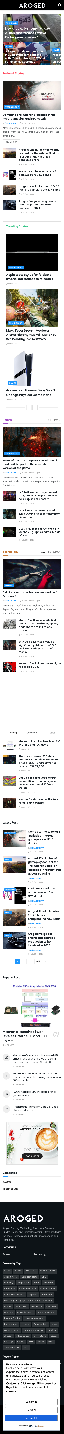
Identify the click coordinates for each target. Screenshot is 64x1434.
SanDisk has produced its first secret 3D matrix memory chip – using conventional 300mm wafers (39, 783)
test (31, 1341)
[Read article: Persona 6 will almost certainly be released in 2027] (9, 667)
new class (51, 1306)
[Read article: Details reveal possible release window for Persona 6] (32, 574)
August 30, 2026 (27, 164)
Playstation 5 (11, 1324)
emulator (48, 1282)
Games (9, 47)
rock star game (12, 1330)
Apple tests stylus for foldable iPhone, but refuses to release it (29, 276)
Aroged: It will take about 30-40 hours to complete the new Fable (39, 188)
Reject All (31, 1410)
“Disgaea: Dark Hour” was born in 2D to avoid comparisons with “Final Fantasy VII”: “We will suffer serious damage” (25, 57)
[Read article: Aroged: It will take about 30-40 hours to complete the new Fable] (9, 190)
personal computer (34, 1318)
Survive (21, 1341)
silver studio (40, 1336)
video (51, 1341)
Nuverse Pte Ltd (12, 1318)
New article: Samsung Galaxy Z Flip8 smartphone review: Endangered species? (27, 32)
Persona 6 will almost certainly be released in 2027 (40, 665)
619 (38, 961)
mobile (7, 1306)
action (7, 1270)
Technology (11, 23)
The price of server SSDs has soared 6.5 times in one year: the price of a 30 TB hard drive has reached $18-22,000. (39, 761)
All (49, 420)
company (8, 1282)
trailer (41, 1341)
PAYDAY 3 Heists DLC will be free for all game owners (38, 801)
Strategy (8, 1341)
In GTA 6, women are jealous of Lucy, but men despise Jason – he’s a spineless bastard (38, 495)
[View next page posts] (35, 407)
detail (37, 1282)
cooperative (23, 1282)
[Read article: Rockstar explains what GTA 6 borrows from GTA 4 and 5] (9, 175)
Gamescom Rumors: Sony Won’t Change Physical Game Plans (30, 392)
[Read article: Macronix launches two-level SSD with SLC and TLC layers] (32, 1006)
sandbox (52, 1330)
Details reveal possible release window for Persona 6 (31, 594)
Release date (40, 1324)
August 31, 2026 (28, 123)
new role (8, 1312)
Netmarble (36, 1306)
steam (54, 1336)
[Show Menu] (4, 5)
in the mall (47, 1294)
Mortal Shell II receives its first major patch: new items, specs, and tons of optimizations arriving (38, 625)
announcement (47, 1270)
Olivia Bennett (11, 123)
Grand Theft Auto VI (14, 1294)
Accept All (31, 1418)
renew (55, 1324)
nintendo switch (25, 1312)
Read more (13, 142)
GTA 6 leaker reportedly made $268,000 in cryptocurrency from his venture (39, 514)
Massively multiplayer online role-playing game (28, 1300)
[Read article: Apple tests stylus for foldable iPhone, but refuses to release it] (32, 252)
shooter (8, 1336)
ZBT (26, 1347)
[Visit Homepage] (32, 5)
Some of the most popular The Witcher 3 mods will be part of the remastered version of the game (30, 464)
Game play (9, 1288)
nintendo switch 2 (47, 1312)
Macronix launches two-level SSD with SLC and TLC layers (40, 743)
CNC (44, 1276)
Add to (18, 1270)
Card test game (29, 1276)
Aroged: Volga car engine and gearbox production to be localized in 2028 (37, 204)
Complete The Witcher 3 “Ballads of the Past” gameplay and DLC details (29, 117)
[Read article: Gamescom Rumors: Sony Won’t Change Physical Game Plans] (32, 368)
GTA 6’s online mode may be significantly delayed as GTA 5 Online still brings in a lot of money (38, 647)
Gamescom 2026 (27, 1288)
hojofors (33, 1294)
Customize (31, 1402)
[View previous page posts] (29, 407)
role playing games (33, 1330)
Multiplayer (21, 1306)
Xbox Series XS (12, 1347)
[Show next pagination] (45, 961)
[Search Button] (59, 5)
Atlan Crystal (10, 1276)
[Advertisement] (32, 701)
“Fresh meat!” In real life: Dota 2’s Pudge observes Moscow (35, 1108)
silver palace (22, 1336)
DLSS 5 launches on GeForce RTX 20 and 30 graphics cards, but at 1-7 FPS (39, 532)
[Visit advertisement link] (32, 1143)
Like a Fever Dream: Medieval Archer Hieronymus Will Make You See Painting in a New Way (31, 334)
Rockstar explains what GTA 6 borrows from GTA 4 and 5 (37, 173)
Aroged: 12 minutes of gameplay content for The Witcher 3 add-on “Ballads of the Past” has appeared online (40, 155)
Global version (47, 1288)
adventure (31, 1270)
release (26, 1324)
